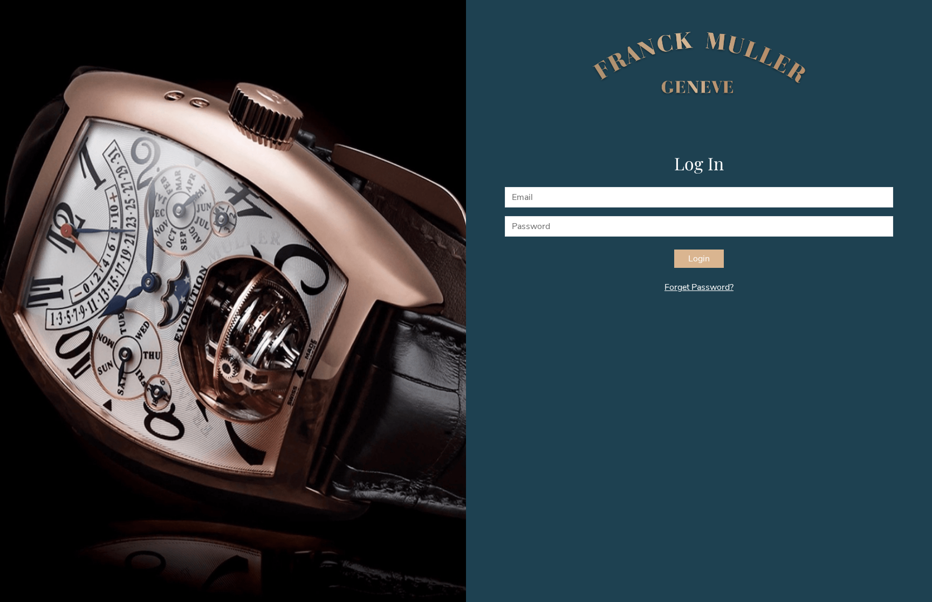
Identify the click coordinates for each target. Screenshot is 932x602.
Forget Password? (699, 287)
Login (699, 259)
